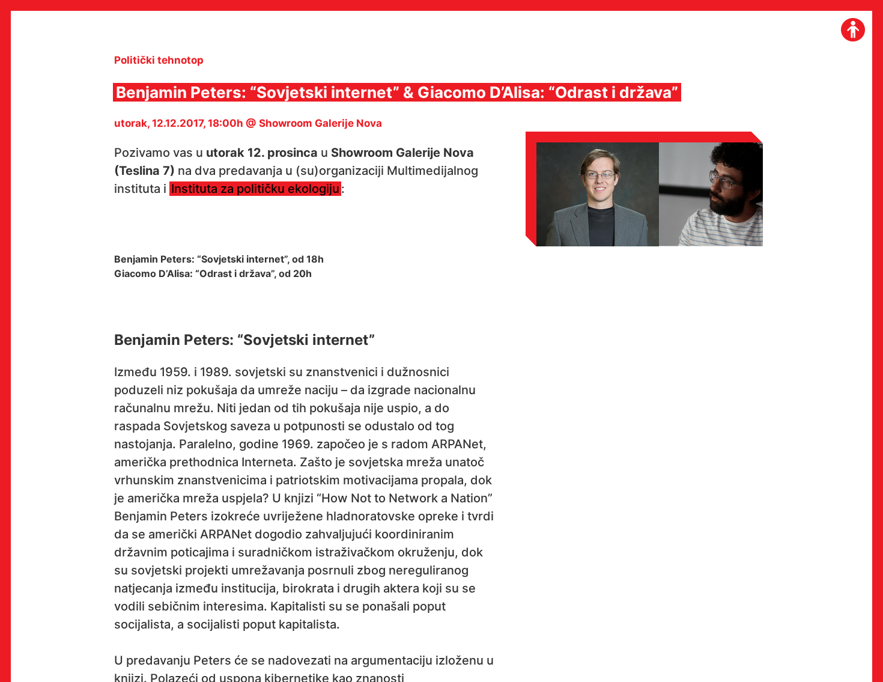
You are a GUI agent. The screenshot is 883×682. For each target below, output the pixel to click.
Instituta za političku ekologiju (255, 188)
